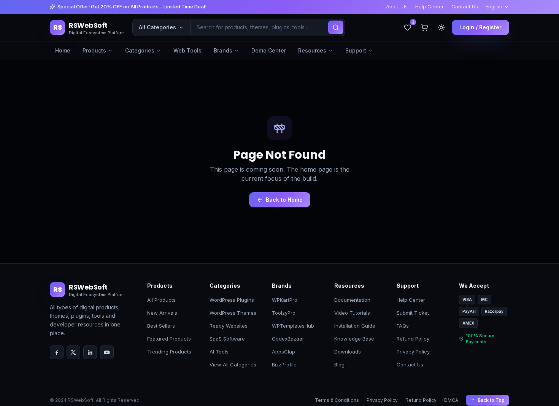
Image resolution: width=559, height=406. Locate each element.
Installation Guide (354, 326)
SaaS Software (227, 339)
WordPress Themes (233, 313)
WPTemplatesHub (293, 326)
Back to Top (491, 400)
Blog (339, 364)
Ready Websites (229, 326)
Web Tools (187, 50)
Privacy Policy (413, 352)
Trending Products (169, 352)
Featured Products (169, 339)
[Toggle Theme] (441, 27)
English (494, 6)
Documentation (352, 300)
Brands (223, 50)
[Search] (335, 27)
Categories (139, 50)
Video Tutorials (352, 313)
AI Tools (219, 352)
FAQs (403, 326)
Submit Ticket (413, 313)
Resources (312, 50)
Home (62, 50)
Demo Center (268, 50)
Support (355, 50)
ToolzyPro (283, 313)
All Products (161, 300)
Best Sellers (161, 326)
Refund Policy (413, 339)
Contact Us (464, 6)
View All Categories (233, 364)
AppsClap (283, 352)
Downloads (347, 352)
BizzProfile (284, 364)
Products (94, 50)
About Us (397, 6)
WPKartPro (284, 300)
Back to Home (284, 199)
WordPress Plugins (232, 300)
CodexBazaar (288, 339)
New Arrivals (162, 313)
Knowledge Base (354, 339)
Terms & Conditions (337, 400)
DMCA (451, 400)
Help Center (429, 6)
